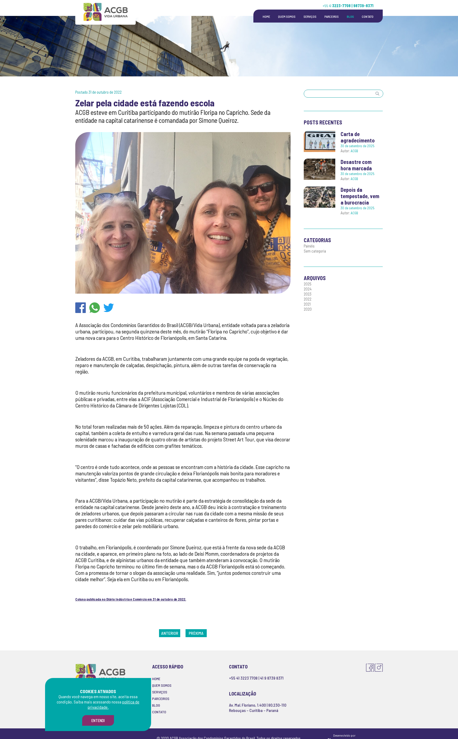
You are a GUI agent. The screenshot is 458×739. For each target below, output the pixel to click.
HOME (266, 16)
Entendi (98, 720)
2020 (308, 309)
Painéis (309, 246)
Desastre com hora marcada (356, 165)
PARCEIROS (331, 16)
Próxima (196, 633)
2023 (307, 294)
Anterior (169, 633)
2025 (307, 283)
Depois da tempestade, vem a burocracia (360, 196)
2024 (308, 288)
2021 (307, 304)
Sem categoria (315, 251)
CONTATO (367, 16)
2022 (307, 299)
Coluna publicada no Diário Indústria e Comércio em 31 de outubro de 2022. (130, 599)
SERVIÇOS (309, 16)
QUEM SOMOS (287, 16)
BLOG (350, 16)
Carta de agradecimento (358, 137)
